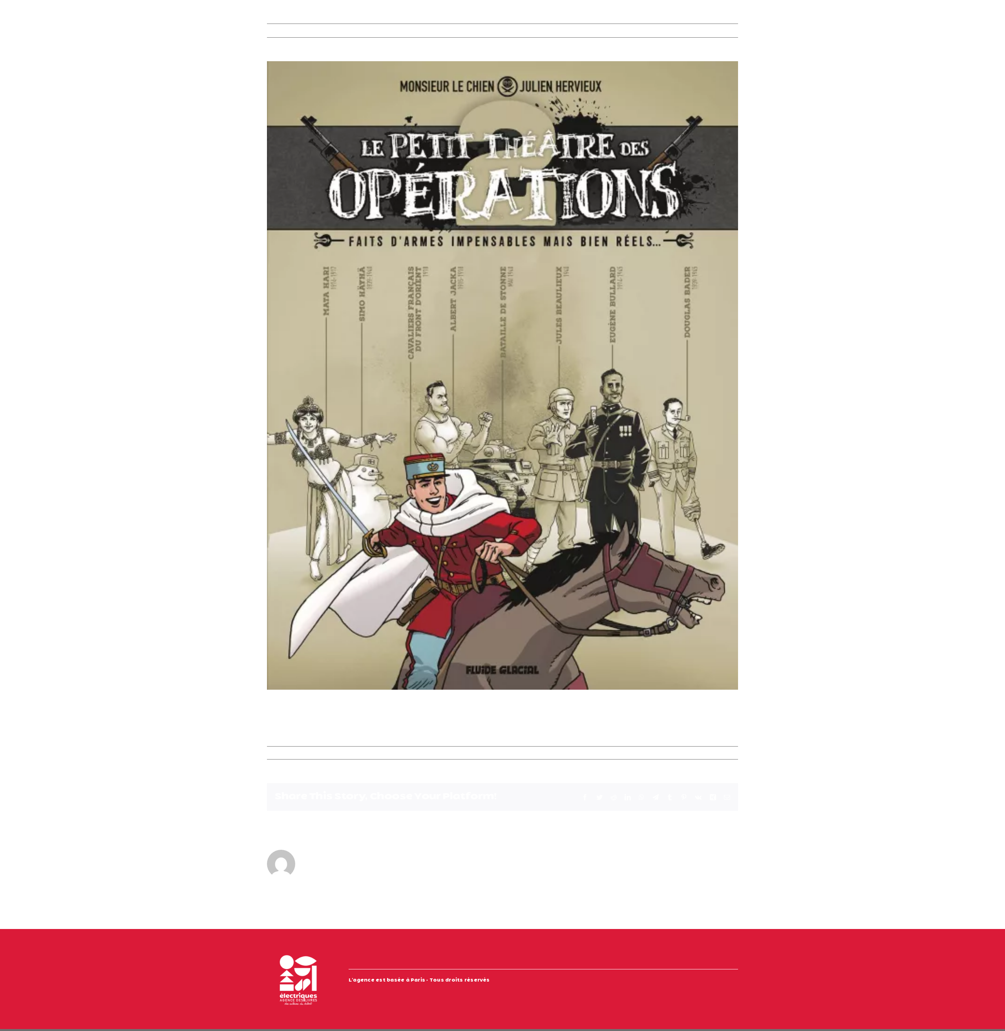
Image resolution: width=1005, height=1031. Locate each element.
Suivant (720, 31)
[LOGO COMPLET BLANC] (298, 951)
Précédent (685, 31)
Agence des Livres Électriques (315, 753)
